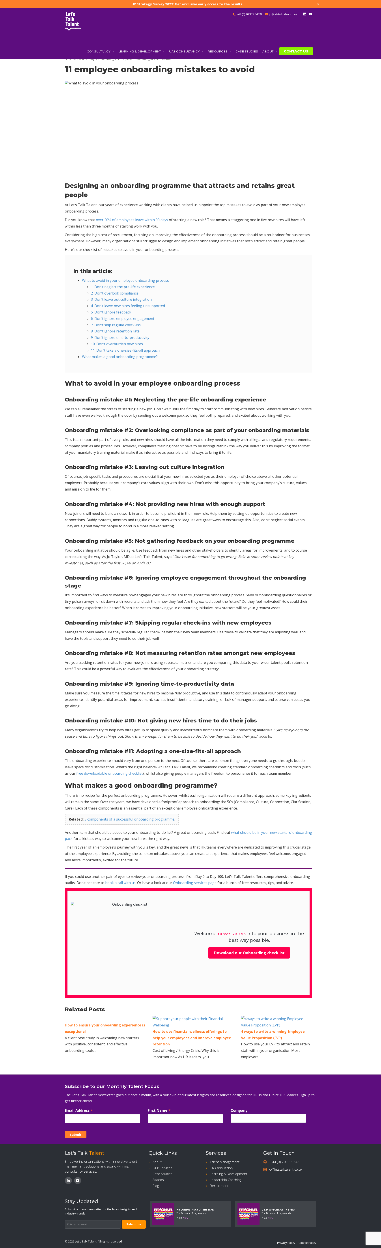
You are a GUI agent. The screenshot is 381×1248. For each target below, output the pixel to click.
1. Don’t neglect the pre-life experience (123, 286)
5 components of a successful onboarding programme (129, 819)
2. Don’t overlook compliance (114, 293)
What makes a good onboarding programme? (120, 356)
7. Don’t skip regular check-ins (116, 325)
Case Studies (246, 51)
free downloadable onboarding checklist (109, 773)
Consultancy (99, 51)
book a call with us (120, 882)
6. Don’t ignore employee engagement (122, 318)
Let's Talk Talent (75, 59)
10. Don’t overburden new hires (117, 343)
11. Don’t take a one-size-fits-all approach (125, 350)
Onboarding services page (195, 882)
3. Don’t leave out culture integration (121, 299)
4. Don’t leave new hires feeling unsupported (128, 305)
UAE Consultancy (185, 51)
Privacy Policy (286, 1243)
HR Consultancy (221, 1168)
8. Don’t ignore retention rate (115, 331)
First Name (159, 1110)
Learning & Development (140, 51)
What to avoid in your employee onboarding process (125, 280)
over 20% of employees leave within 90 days (132, 219)
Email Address (79, 1110)
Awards (158, 1179)
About (268, 51)
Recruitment (219, 1185)
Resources (218, 51)
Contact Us (296, 51)
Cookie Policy (307, 1243)
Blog (91, 59)
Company (239, 1110)
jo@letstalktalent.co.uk (283, 14)
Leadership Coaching (225, 1179)
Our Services (162, 1168)
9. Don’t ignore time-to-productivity (120, 337)
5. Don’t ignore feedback (111, 312)
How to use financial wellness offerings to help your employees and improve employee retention (192, 1038)
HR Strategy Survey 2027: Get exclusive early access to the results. (187, 4)
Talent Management (224, 1162)
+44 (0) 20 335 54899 (249, 14)
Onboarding (106, 59)
